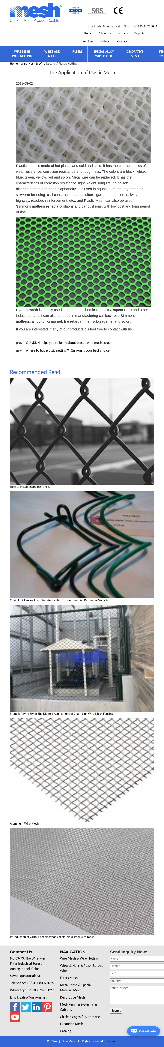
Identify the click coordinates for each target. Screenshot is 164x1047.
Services (87, 41)
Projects (139, 33)
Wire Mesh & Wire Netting (38, 63)
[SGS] (96, 10)
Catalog (65, 1031)
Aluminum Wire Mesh (24, 823)
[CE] (118, 10)
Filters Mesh (69, 978)
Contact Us (21, 952)
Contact (122, 41)
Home (88, 33)
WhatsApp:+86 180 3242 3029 (32, 990)
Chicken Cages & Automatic (80, 1017)
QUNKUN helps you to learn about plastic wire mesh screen (69, 343)
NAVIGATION (72, 952)
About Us (105, 33)
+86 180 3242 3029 (144, 26)
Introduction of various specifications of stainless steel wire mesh (52, 937)
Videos (104, 41)
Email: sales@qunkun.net (28, 998)
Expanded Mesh (71, 1024)
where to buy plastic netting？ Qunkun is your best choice (68, 351)
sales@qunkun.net (108, 26)
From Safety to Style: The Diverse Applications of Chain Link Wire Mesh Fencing (61, 714)
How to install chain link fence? (30, 487)
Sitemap (112, 1041)
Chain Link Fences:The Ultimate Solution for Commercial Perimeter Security (59, 600)
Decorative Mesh (72, 998)
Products (122, 33)
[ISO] (75, 10)
